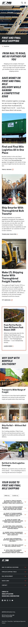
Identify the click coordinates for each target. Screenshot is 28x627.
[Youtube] (12, 600)
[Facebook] (5, 600)
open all (7, 495)
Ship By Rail (6, 46)
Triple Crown (6, 169)
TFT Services (6, 300)
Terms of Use (4, 621)
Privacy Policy (10, 621)
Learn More (8, 346)
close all (15, 495)
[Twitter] (9, 600)
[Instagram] (7, 600)
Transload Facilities (9, 234)
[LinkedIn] (2, 600)
